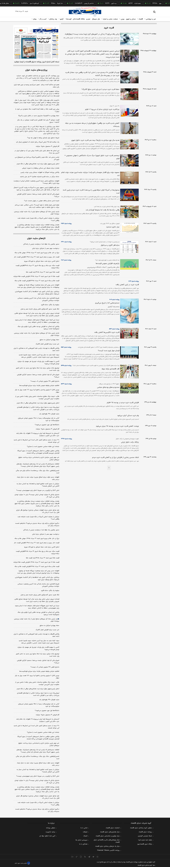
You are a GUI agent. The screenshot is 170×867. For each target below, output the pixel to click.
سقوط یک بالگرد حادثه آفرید (50, 305)
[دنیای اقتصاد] (85, 12)
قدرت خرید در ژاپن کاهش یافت (127, 284)
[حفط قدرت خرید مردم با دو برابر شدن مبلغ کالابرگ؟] (129, 94)
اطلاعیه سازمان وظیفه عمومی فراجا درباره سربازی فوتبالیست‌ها (39, 385)
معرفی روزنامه (50, 828)
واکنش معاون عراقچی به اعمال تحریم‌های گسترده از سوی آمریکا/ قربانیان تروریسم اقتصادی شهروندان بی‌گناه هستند (38, 452)
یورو (149, 3)
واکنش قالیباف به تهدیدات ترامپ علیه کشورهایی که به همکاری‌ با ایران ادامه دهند (36, 349)
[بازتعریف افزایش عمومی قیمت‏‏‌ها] (129, 264)
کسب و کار (42, 19)
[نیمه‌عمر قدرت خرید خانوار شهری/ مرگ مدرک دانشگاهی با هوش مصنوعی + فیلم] (129, 160)
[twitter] (93, 856)
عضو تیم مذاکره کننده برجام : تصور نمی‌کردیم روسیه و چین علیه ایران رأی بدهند (36, 86)
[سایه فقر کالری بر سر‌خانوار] (129, 247)
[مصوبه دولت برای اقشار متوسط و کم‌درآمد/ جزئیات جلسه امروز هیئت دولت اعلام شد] (129, 177)
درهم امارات (127, 3)
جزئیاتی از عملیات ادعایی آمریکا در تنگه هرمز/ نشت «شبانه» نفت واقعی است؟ (38, 219)
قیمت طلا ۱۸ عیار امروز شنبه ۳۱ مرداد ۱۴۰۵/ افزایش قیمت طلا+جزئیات (36, 276)
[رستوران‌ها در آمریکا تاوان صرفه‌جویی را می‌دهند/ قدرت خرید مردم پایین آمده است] (129, 195)
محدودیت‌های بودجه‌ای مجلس (108, 387)
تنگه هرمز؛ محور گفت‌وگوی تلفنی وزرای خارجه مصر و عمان (40, 309)
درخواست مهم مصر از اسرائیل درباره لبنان (45, 248)
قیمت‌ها (68, 19)
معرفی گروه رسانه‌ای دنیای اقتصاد (141, 828)
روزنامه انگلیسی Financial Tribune (108, 850)
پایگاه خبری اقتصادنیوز (144, 844)
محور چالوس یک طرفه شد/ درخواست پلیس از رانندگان (41, 244)
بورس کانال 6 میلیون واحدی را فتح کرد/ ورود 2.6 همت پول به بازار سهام (37, 676)
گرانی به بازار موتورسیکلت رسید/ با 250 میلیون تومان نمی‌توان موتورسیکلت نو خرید (38, 705)
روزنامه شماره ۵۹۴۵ (66, 365)
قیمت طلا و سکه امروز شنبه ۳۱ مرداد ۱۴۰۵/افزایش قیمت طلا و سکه (37, 281)
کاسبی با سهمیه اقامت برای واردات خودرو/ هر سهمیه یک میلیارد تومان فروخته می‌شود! (38, 362)
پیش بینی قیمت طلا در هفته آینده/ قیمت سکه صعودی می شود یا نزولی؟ (37, 110)
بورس (122, 19)
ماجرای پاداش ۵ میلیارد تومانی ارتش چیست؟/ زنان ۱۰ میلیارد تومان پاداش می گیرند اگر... (37, 495)
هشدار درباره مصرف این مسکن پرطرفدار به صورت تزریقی (40, 168)
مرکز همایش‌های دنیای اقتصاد (110, 832)
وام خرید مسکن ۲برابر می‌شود (128, 415)
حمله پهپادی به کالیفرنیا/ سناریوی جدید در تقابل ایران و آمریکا (38, 116)
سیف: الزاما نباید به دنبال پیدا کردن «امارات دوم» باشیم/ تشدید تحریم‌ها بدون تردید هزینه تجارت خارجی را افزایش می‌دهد (39, 356)
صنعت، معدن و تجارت (110, 19)
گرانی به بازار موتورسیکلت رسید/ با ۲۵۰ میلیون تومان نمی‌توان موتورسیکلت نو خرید (38, 419)
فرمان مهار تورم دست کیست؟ (108, 350)
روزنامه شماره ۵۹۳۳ (66, 384)
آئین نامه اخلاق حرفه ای (47, 836)
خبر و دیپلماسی (150, 19)
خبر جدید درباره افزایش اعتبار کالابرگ (47, 344)
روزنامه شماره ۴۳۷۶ (66, 439)
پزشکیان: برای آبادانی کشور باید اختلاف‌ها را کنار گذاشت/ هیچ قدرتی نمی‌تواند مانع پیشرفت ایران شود (37, 292)
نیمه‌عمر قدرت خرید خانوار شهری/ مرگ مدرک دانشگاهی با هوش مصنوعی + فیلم (92, 157)
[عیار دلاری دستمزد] (129, 228)
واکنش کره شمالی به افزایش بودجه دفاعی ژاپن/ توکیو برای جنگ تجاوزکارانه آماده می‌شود (38, 327)
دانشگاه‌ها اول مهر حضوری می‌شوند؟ (47, 425)
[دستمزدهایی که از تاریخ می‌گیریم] (129, 311)
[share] (81, 856)
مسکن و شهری (131, 19)
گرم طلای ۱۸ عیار (23, 3)
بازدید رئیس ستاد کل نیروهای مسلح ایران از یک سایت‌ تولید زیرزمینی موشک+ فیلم (36, 212)
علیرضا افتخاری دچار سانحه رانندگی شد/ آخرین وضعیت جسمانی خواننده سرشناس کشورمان (38, 299)
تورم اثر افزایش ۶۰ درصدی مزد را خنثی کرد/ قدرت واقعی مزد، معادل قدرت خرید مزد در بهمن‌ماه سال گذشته (92, 74)
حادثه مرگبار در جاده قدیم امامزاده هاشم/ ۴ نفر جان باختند (39, 177)
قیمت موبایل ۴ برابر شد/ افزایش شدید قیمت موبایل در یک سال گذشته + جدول (38, 121)
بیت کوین (103, 3)
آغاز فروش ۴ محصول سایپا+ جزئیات (47, 146)
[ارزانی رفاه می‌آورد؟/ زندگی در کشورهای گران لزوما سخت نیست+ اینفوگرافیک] (129, 39)
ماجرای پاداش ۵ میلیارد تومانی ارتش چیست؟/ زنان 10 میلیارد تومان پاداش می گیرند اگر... (37, 781)
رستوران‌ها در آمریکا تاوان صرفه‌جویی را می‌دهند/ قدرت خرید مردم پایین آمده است (91, 191)
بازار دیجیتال (96, 19)
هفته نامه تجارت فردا (145, 840)
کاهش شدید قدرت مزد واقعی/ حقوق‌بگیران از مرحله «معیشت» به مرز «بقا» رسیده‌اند (92, 125)
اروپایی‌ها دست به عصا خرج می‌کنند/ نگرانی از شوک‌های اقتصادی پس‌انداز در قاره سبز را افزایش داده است (38, 408)
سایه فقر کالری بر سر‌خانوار (110, 245)
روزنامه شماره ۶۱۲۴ (133, 281)
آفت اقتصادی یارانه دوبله (110, 369)
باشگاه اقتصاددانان (79, 19)
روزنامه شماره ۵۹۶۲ (114, 329)
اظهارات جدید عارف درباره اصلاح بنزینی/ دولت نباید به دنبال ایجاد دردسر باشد (38, 478)
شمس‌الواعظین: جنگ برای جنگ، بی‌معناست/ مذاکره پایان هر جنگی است (37, 471)
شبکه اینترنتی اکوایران (145, 836)
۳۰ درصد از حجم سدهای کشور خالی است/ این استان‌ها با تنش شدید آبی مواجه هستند (36, 441)
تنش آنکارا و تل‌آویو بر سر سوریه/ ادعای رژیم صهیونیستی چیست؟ (37, 490)
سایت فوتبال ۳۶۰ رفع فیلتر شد (49, 414)
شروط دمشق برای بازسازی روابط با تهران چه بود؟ (43, 138)
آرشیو (61, 19)
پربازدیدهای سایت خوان (36, 70)
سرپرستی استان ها (81, 840)
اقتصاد (140, 19)
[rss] (85, 856)
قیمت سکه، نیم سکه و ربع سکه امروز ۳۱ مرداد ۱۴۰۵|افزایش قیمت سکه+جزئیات (37, 266)
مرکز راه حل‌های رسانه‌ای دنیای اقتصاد (107, 846)
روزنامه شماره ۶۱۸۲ (66, 260)
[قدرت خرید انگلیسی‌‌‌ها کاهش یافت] (129, 333)
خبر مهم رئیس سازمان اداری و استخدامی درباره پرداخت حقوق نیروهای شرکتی (38, 458)
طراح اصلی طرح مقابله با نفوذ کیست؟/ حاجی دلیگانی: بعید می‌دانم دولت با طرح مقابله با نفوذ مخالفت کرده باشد (37, 206)
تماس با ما (83, 828)
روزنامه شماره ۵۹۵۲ (66, 347)
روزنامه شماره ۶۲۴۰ (66, 242)
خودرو (88, 19)
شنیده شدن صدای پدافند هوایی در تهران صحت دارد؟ (41, 201)
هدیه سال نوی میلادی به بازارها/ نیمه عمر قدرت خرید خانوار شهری (95, 140)
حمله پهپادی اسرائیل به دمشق (49, 340)
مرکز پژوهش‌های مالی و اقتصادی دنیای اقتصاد (107, 841)
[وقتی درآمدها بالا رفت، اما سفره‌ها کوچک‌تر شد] (129, 211)
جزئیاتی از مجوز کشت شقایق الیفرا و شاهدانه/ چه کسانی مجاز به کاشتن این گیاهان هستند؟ (38, 485)
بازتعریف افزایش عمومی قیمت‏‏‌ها (107, 263)
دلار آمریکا (49, 3)
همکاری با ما (83, 844)
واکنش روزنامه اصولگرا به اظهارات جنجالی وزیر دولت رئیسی (39, 172)
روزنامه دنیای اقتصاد (145, 832)
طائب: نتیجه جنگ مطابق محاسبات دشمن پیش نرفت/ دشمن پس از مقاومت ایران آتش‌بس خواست (37, 397)
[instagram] (97, 856)
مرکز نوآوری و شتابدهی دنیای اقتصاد (108, 836)
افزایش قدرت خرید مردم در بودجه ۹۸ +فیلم (123, 402)
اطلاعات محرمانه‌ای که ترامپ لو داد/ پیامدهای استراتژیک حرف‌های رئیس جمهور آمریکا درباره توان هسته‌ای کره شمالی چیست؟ (38, 465)
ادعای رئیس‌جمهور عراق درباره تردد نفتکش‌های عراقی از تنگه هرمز (38, 164)
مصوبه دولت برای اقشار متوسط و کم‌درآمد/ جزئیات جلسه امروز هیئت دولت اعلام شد (90, 174)
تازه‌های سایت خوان (36, 238)
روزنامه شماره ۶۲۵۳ (66, 224)
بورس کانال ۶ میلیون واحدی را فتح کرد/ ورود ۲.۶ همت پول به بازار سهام (37, 391)
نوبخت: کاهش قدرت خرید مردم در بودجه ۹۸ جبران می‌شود (117, 426)
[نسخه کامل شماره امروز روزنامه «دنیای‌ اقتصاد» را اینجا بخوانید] (36, 42)
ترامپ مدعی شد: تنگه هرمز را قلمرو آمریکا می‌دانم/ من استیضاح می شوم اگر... (37, 158)
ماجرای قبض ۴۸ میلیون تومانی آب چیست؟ (45, 381)
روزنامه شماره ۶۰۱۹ (114, 300)
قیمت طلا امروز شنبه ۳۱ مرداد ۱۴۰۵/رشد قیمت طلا (42, 272)
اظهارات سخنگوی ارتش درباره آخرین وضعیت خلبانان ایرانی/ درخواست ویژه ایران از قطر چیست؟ (36, 182)
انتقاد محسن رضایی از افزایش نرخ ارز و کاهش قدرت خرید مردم (115, 457)
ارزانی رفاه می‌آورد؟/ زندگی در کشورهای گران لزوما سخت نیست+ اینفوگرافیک (92, 34)
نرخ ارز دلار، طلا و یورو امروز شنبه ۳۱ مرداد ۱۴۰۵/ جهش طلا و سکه (37, 253)
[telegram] (89, 856)
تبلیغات (85, 832)
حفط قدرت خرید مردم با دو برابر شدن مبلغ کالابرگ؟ (100, 89)
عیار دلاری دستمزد (112, 227)
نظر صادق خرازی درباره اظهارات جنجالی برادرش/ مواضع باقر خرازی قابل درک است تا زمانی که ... (37, 511)
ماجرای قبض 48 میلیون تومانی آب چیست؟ (45, 667)
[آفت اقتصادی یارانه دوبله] (129, 371)
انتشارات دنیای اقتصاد (113, 828)
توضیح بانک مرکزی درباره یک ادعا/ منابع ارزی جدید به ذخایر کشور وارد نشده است (37, 369)
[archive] (72, 856)
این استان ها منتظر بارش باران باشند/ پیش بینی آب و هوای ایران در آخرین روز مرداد (37, 151)
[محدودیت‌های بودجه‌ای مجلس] (129, 388)
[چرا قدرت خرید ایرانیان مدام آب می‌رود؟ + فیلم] (129, 111)
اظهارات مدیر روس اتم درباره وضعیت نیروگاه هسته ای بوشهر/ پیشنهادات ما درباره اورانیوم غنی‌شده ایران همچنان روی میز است (38, 286)
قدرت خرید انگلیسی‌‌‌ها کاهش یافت (106, 332)
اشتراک (85, 836)
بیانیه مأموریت (50, 832)
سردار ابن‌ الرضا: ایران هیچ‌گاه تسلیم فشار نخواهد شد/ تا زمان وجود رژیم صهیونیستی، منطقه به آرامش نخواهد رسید (37, 321)
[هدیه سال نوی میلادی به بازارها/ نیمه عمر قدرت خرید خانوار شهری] (129, 144)
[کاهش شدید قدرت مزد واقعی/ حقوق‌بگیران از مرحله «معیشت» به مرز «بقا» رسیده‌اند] (129, 128)
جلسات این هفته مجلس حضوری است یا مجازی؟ (43, 446)
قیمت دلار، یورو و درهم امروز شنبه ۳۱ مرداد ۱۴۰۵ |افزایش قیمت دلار (36, 257)
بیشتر (34, 19)
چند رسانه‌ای (53, 19)
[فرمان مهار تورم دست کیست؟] (129, 352)
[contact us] (76, 856)
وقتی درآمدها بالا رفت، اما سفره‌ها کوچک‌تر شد (102, 210)
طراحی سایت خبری (22, 863)
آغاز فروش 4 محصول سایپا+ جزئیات (47, 715)
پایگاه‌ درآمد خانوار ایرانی (130, 442)
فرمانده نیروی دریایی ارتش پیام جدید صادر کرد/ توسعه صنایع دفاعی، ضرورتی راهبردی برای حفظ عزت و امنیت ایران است (36, 314)
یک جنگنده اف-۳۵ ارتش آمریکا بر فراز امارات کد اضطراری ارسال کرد (37, 142)
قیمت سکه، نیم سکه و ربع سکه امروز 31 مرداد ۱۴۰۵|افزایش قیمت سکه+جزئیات (37, 552)
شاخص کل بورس (78, 3)
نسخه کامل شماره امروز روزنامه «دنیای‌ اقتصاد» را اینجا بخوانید (36, 62)
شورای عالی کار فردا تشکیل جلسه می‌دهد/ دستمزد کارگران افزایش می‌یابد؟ (38, 195)
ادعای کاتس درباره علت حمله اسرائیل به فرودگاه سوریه (41, 261)
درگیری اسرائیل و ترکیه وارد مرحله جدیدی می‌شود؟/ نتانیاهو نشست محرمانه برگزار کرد (37, 524)
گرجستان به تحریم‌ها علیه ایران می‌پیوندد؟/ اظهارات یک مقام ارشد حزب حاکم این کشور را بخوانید (37, 434)
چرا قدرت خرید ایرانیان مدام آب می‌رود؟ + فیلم (102, 109)
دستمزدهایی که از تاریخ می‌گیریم (107, 303)
